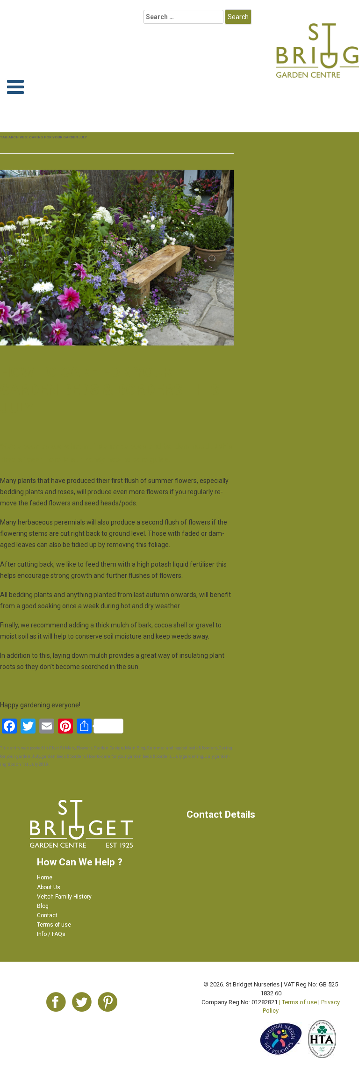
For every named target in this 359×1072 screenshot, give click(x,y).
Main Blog (135, 747)
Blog (43, 906)
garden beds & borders (64, 756)
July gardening (188, 756)
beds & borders (202, 747)
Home (44, 877)
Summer (156, 747)
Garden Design (108, 747)
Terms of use (54, 924)
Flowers (85, 747)
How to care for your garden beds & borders (129, 756)
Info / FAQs (51, 934)
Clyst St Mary (62, 747)
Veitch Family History (64, 896)
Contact (47, 915)
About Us (48, 887)
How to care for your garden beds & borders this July (110, 390)
